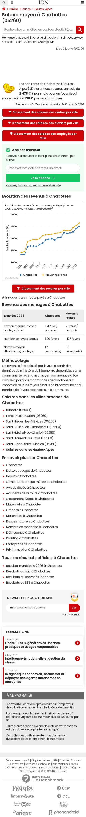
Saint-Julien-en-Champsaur (35, 41)
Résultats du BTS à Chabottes (28, 582)
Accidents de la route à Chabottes (31, 493)
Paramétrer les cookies (65, 764)
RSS (41, 767)
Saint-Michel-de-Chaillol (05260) (30, 432)
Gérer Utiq (11, 767)
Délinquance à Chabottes (25, 532)
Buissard (23, 37)
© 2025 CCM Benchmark (52, 771)
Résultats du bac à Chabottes (28, 571)
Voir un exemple (71, 614)
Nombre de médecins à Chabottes (32, 526)
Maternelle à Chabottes (24, 504)
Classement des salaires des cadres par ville (45, 112)
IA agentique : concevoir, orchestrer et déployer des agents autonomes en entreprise (34, 676)
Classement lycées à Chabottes (30, 498)
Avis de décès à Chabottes (26, 487)
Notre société (50, 760)
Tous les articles (28, 767)
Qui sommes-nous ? (17, 760)
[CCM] (63, 788)
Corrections (52, 767)
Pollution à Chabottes (22, 538)
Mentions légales (70, 767)
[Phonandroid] (63, 812)
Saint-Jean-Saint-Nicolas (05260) (31, 443)
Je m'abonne (40, 178)
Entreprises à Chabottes (24, 543)
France (26, 9)
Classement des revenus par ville (46, 288)
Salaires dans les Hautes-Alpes (30, 449)
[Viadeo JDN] (63, 804)
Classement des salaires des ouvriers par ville (45, 123)
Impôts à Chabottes (21, 476)
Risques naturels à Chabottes (27, 521)
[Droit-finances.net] (63, 796)
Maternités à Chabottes (24, 515)
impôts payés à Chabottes (45, 297)
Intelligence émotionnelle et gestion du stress (35, 659)
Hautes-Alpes (43, 9)
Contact (75, 760)
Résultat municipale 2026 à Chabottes (34, 565)
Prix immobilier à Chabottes (26, 549)
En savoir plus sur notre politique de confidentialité (33, 185)
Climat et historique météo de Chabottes (36, 481)
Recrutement (16, 764)
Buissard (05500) (18, 409)
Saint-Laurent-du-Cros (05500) (29, 438)
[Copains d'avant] (22, 804)
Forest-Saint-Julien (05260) (27, 415)
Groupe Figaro (28, 771)
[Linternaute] (22, 796)
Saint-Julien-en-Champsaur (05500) (33, 426)
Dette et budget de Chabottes (29, 470)
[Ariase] (22, 812)
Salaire (13, 9)
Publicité (64, 760)
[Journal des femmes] (22, 788)
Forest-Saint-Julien (45, 37)
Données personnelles (37, 764)
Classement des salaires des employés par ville (45, 135)
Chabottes (14, 464)
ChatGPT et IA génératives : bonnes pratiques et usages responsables (32, 643)
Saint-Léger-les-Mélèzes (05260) (31, 421)
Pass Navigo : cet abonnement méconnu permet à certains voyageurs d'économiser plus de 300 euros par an (42, 717)
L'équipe (35, 760)
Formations (17, 632)
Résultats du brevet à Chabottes (30, 576)
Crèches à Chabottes (22, 509)
